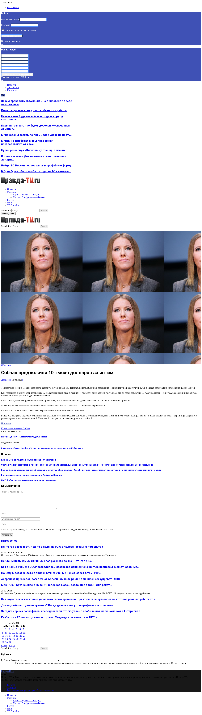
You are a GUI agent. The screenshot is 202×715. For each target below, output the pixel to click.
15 (3, 636)
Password (5, 25)
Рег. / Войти (13, 7)
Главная (11, 685)
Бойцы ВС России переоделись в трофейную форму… (37, 165)
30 (6, 642)
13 (21, 632)
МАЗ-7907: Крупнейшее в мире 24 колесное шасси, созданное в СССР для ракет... (56, 585)
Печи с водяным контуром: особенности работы (34, 110)
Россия (10, 200)
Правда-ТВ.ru (7, 671)
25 (13, 639)
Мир (9, 202)
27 (21, 639)
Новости (11, 85)
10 (10, 632)
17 (10, 636)
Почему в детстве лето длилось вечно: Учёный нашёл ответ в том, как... (51, 573)
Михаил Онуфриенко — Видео (29, 197)
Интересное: (9, 540)
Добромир (6, 380)
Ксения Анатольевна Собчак (15, 428)
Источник (6, 423)
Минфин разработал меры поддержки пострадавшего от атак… (27, 142)
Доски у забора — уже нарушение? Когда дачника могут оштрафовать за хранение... (58, 605)
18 (13, 636)
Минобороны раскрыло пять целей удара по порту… (36, 135)
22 (3, 639)
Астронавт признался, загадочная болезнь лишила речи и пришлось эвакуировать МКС (60, 579)
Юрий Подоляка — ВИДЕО (27, 194)
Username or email (10, 19)
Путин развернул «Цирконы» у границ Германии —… (35, 150)
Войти (25, 77)
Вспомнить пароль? (11, 41)
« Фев (4, 645)
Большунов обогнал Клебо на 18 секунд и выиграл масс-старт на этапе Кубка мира (42, 448)
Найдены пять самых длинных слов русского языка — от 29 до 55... (47, 561)
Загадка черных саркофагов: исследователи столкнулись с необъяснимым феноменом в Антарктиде (70, 611)
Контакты (12, 90)
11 (13, 632)
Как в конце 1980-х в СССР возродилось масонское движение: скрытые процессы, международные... (70, 567)
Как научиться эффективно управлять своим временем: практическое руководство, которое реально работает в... (79, 599)
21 (24, 636)
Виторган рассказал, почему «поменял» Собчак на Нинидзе (31, 475)
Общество (6, 365)
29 (3, 642)
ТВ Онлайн (13, 87)
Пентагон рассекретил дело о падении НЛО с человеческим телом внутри (52, 546)
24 (10, 639)
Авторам (11, 687)
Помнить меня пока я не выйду (20, 30)
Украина (11, 192)
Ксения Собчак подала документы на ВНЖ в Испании (28, 460)
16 (6, 636)
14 (24, 632)
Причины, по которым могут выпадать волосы (24, 437)
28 (24, 639)
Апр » (12, 645)
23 (6, 639)
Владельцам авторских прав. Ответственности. (31, 690)
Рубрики (5, 660)
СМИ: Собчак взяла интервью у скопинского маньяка (28, 480)
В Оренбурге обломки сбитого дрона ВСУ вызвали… (36, 171)
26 (17, 639)
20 (21, 636)
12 (17, 632)
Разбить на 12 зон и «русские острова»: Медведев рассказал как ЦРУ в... (50, 617)
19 (17, 636)
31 (10, 642)
